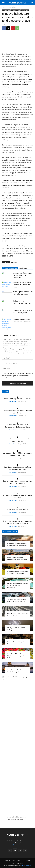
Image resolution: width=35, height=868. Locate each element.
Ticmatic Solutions (26, 865)
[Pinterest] (13, 28)
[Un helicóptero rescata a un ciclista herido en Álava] (7, 294)
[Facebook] (4, 28)
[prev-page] (3, 329)
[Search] (32, 2)
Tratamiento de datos (18, 860)
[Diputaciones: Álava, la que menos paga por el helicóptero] (7, 275)
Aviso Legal (7, 860)
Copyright (28, 860)
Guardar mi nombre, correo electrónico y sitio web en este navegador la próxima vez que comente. (17, 376)
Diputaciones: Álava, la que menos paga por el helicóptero (22, 275)
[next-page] (6, 329)
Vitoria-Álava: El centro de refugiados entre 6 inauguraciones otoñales (16, 656)
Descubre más (17, 845)
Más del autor (23, 268)
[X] (8, 28)
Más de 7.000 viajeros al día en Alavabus (17, 399)
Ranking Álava (25, 10)
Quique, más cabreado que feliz (17, 509)
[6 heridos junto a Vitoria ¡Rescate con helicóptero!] (7, 324)
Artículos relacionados (10, 268)
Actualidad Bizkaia (16, 10)
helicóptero (14, 262)
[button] (3, 2)
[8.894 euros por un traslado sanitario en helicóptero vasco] (7, 284)
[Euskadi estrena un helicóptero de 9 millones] (7, 303)
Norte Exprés (13, 401)
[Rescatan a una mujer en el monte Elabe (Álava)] (7, 312)
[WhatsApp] (17, 28)
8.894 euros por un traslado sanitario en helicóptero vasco (23, 284)
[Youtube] (25, 850)
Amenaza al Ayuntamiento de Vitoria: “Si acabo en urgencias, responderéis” (17, 586)
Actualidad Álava (11, 7)
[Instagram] (15, 850)
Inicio (3, 7)
